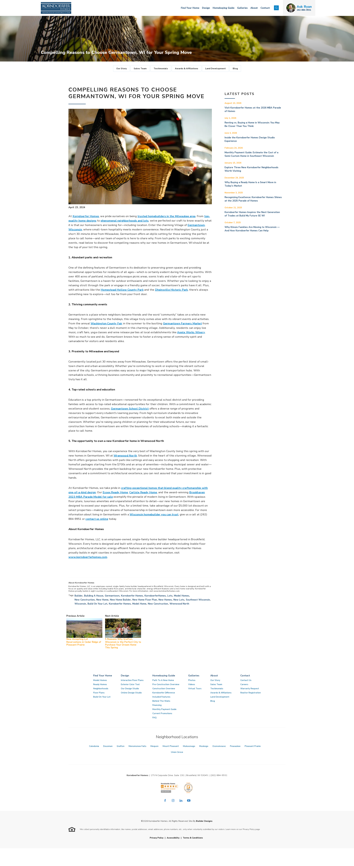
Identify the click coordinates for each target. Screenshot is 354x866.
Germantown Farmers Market (182, 323)
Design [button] (206, 8)
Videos (191, 684)
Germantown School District (130, 408)
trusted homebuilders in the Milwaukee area (166, 216)
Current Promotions (162, 713)
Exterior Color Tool (130, 684)
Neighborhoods (100, 688)
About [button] (254, 8)
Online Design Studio (131, 692)
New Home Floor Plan (144, 599)
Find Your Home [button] (190, 8)
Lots (169, 595)
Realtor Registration (250, 692)
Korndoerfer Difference (163, 692)
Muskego (203, 746)
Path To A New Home (163, 680)
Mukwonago (189, 746)
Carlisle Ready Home (143, 492)
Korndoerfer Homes (86, 216)
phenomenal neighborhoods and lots (125, 221)
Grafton (120, 746)
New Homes (165, 599)
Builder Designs (204, 821)
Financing (157, 705)
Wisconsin (80, 603)
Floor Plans (99, 692)
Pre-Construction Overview (165, 684)
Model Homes (181, 595)
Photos (191, 680)
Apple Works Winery (191, 332)
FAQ (154, 717)
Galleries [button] (242, 8)
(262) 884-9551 (218, 775)
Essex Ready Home (115, 492)
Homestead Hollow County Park (122, 290)
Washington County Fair (106, 323)
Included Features (161, 696)
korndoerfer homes (120, 603)
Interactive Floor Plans (132, 680)
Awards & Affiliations (186, 68)
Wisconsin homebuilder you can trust (154, 514)
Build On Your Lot (101, 696)
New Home (102, 599)
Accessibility (173, 837)
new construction (158, 603)
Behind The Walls (161, 701)
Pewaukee (235, 746)
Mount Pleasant (171, 746)
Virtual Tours (194, 688)
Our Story (121, 68)
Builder (79, 595)
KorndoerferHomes (155, 595)
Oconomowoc (219, 746)
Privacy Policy (156, 837)
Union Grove (177, 752)
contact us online (96, 519)
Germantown (112, 595)
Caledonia (94, 746)
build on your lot (97, 603)
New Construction (85, 599)
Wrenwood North (125, 455)
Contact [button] (265, 8)
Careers (244, 684)
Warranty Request (249, 688)
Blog (235, 68)
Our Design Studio (130, 688)
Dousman (108, 746)
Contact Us (245, 680)
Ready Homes (100, 684)
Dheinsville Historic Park (171, 290)
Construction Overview (163, 688)
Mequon (154, 746)
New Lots (178, 599)
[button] (276, 8)
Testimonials (161, 68)
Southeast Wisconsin (198, 599)
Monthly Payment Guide (164, 709)
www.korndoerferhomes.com (87, 557)
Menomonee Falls (137, 746)
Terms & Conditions (193, 837)
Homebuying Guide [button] (223, 8)
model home (139, 603)
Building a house (93, 595)
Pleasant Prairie (253, 746)
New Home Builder (120, 599)
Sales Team (140, 68)
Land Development (215, 68)
